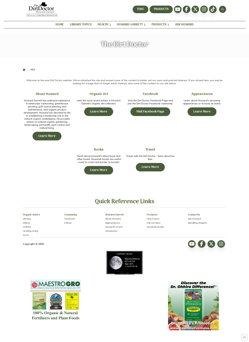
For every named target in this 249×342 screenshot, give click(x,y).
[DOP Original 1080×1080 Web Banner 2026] (193, 329)
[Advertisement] (124, 300)
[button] (222, 9)
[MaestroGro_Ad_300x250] (55, 321)
